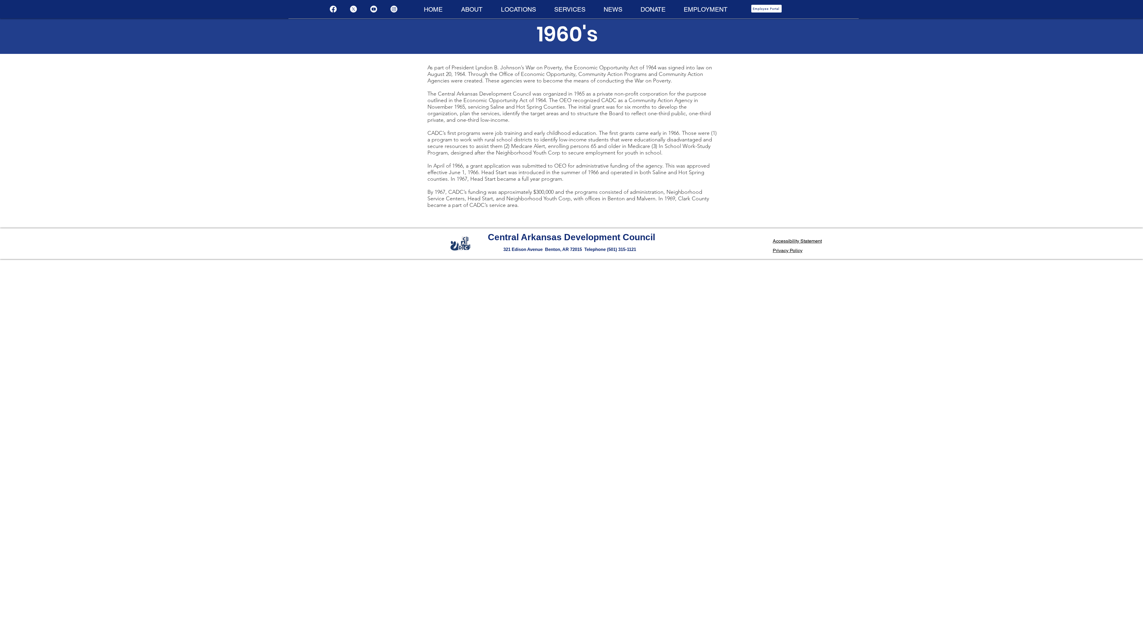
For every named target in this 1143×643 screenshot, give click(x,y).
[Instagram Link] (394, 9)
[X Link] (353, 9)
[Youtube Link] (373, 9)
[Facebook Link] (333, 9)
